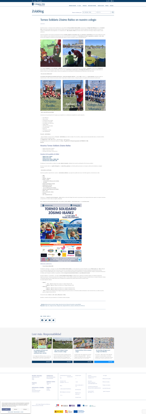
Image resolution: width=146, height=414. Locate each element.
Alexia (61, 395)
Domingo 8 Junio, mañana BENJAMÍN (50, 160)
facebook (110, 1)
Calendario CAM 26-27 (64, 382)
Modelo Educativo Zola (35, 377)
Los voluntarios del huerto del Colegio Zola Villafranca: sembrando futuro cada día (41, 352)
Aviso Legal (105, 375)
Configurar (25, 409)
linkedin (107, 1)
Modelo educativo (72, 5)
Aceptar (6, 409)
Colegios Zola (49, 383)
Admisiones (84, 5)
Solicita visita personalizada (51, 377)
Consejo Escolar (78, 375)
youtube (111, 1)
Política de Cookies (106, 381)
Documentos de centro (36, 390)
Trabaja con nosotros (106, 385)
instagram (108, 1)
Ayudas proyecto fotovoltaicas (65, 388)
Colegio (56, 304)
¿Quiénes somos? (100, 5)
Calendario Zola (63, 381)
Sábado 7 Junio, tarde (47, 157)
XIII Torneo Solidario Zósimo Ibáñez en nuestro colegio (61, 351)
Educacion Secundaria (70, 304)
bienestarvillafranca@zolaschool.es (94, 388)
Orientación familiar (36, 391)
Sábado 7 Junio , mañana (47, 156)
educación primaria (62, 304)
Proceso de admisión (50, 378)
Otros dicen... (49, 390)
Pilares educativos (87, 12)
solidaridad (76, 305)
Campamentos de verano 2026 (65, 375)
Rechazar (15, 409)
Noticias (106, 5)
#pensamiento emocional (50, 304)
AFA (76, 378)
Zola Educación (78, 389)
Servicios (33, 389)
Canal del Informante (106, 388)
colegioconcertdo (53, 305)
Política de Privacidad (107, 378)
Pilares (33, 378)
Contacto (111, 5)
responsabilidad (78, 304)
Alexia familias (34, 1)
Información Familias (92, 5)
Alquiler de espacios (106, 391)
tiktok (113, 1)
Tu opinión (40, 1)
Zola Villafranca (82, 305)
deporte (72, 305)
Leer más (48, 361)
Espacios (79, 5)
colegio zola (47, 305)
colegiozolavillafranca (67, 305)
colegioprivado (59, 305)
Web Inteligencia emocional (65, 392)
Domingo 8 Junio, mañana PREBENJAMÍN (51, 159)
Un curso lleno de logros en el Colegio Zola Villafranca (103, 351)
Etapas (99, 12)
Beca (61, 385)
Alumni (48, 384)
